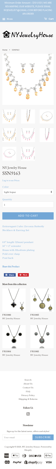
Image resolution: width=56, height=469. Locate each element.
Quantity (7, 199)
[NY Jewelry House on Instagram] (28, 414)
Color (5, 186)
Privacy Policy (28, 395)
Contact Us (28, 387)
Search (28, 379)
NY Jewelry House (31, 446)
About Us (28, 383)
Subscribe (43, 437)
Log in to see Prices (10, 180)
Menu (9, 18)
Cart (51, 19)
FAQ (28, 391)
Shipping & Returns (28, 398)
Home (4, 50)
